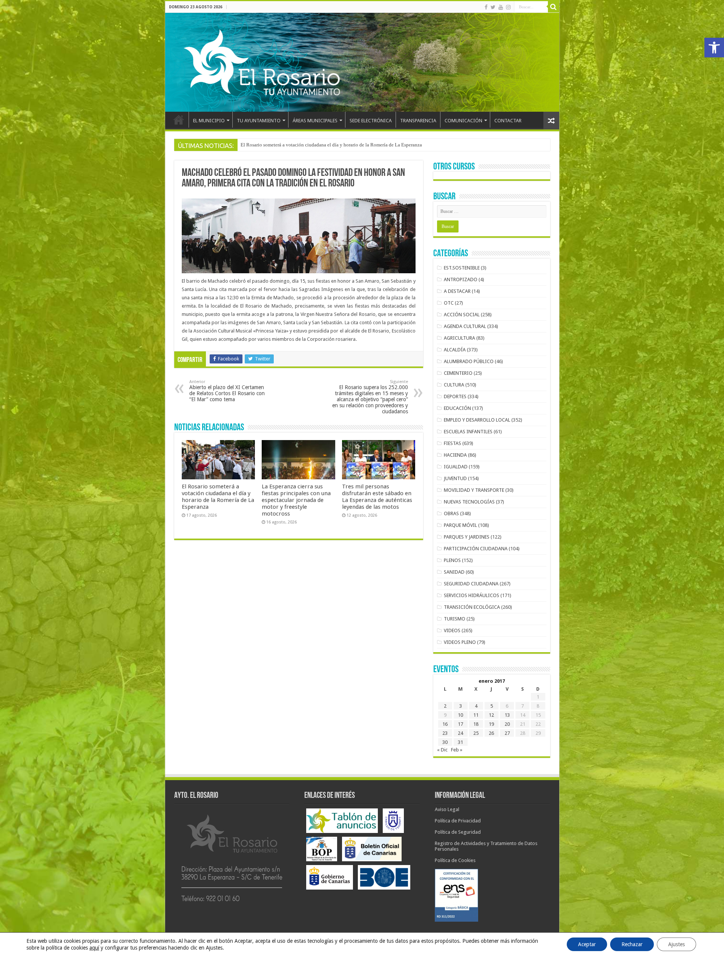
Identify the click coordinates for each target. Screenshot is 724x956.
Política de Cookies (455, 860)
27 (507, 733)
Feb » (456, 750)
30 (445, 742)
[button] (714, 47)
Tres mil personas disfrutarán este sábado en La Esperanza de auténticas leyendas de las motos (377, 496)
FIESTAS (452, 443)
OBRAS (451, 513)
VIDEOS (452, 630)
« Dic (442, 750)
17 (460, 724)
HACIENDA (455, 455)
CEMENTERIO (458, 373)
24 (460, 733)
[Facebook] (486, 7)
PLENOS (452, 560)
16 (445, 724)
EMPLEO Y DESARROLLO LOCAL (477, 420)
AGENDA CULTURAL (465, 326)
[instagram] (508, 7)
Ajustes (676, 944)
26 (491, 733)
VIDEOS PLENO (460, 642)
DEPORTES (455, 396)
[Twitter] (493, 7)
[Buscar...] (553, 6)
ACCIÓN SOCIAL (462, 314)
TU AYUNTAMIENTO (259, 120)
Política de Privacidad (458, 821)
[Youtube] (501, 7)
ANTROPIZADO (460, 279)
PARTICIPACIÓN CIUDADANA (476, 548)
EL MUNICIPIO (209, 120)
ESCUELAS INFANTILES (468, 431)
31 (460, 742)
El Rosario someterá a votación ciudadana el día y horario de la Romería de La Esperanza (218, 496)
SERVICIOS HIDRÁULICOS (471, 595)
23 (445, 733)
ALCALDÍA (455, 350)
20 (507, 724)
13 (507, 715)
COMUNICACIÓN (463, 120)
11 (476, 715)
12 (491, 715)
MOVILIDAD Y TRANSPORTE (474, 490)
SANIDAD (454, 572)
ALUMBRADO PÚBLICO (469, 361)
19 (491, 724)
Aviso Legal (447, 809)
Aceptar (587, 944)
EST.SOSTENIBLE (462, 268)
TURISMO (454, 619)
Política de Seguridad (458, 832)
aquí (94, 948)
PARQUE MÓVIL (460, 525)
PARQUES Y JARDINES (466, 537)
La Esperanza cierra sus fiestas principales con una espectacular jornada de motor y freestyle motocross (345, 145)
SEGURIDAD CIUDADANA (471, 584)
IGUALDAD (456, 467)
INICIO (179, 120)
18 (476, 724)
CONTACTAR (508, 120)
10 (460, 715)
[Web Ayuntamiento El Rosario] (362, 62)
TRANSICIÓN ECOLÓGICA (472, 607)
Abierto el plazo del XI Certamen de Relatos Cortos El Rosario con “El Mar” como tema (227, 390)
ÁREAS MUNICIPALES (315, 120)
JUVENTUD (455, 478)
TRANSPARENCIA (418, 120)
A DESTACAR (457, 291)
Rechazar (632, 944)
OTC (449, 303)
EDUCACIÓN (457, 408)
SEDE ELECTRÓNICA (371, 120)
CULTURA (454, 385)
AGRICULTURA (459, 338)
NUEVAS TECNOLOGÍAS (469, 502)
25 (476, 733)
